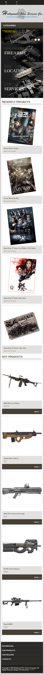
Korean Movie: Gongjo (11, 148)
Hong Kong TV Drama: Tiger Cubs (15, 348)
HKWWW (32, 670)
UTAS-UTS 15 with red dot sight (14, 514)
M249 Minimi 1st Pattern (12, 403)
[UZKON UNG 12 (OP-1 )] (22, 436)
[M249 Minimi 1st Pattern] (22, 381)
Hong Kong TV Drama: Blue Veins (15, 298)
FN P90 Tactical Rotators (12, 569)
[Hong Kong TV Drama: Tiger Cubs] (22, 325)
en (6, 2)
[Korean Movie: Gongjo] (22, 126)
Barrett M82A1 (8, 624)
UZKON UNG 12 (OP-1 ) (11, 458)
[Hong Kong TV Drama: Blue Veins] (22, 276)
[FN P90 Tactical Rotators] (22, 546)
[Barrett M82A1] (22, 602)
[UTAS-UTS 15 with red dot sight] (22, 491)
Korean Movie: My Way (11, 198)
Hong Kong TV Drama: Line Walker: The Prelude (20, 248)
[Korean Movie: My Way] (22, 176)
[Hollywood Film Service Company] (22, 14)
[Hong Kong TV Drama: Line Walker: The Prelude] (22, 226)
